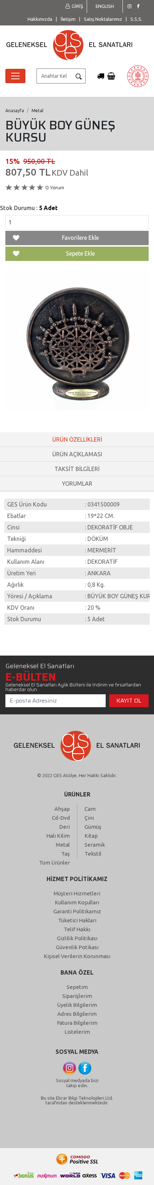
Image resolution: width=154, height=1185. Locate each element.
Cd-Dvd (61, 818)
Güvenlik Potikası (77, 947)
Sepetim (77, 987)
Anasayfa (14, 110)
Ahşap (62, 809)
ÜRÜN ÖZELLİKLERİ (77, 439)
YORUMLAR (77, 483)
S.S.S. (136, 19)
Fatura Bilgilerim (77, 1023)
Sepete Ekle (80, 253)
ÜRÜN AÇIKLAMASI (77, 454)
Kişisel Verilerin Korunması (77, 956)
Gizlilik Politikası (77, 938)
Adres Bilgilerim (77, 1014)
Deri (64, 827)
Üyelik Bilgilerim (77, 1005)
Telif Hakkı (77, 929)
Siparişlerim (77, 996)
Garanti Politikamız (77, 911)
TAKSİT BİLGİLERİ (77, 469)
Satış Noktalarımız (103, 19)
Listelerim (77, 1032)
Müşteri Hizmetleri (77, 893)
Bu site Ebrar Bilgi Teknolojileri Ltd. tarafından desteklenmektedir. (77, 1100)
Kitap (91, 836)
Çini (89, 818)
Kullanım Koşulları (77, 902)
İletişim (68, 19)
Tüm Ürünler (54, 863)
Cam (90, 809)
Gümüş (93, 827)
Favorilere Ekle (80, 237)
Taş (65, 854)
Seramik (95, 845)
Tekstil (93, 854)
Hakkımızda (40, 19)
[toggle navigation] (15, 76)
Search (78, 76)
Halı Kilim (58, 836)
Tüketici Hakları (77, 920)
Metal (63, 845)
